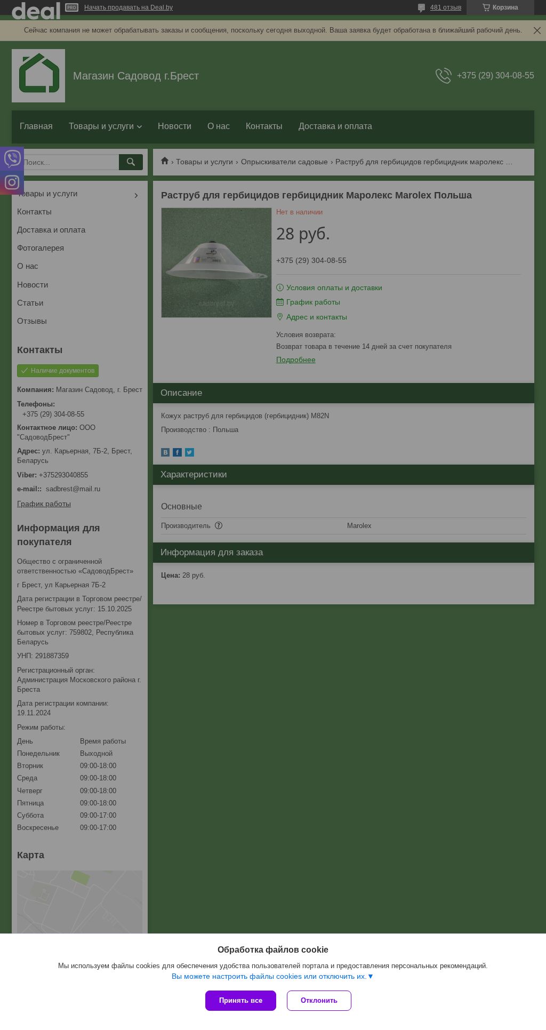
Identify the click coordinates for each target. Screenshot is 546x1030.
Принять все (240, 1000)
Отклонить (319, 1000)
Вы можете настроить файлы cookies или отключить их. (269, 976)
